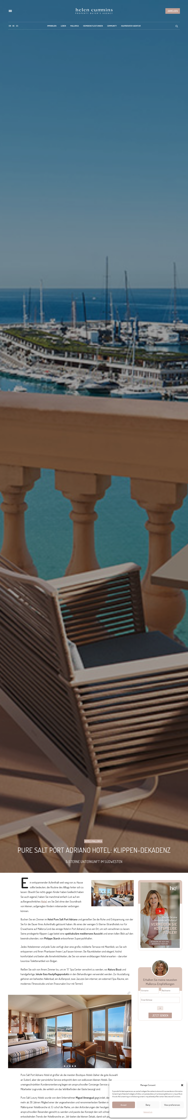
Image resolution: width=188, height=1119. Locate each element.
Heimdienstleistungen (93, 26)
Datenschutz (147, 1112)
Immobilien (51, 26)
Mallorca (74, 26)
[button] (182, 1085)
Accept (124, 1104)
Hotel (44, 901)
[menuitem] (10, 25)
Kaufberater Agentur (131, 26)
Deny (148, 1104)
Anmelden (173, 11)
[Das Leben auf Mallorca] (94, 11)
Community (112, 26)
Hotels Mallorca (93, 841)
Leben (63, 26)
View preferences (172, 1104)
